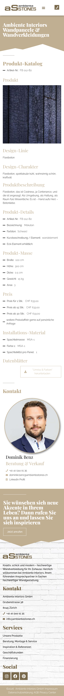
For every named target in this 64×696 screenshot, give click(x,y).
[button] (43, 7)
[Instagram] (7, 676)
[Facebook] (15, 676)
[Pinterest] (24, 676)
